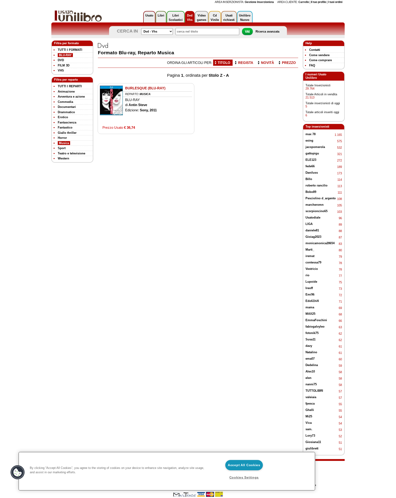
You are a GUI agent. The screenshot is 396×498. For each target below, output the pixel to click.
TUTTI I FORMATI (70, 50)
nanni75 (311, 384)
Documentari (67, 107)
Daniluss (311, 172)
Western (63, 158)
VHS (61, 70)
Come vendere (319, 55)
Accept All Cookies (244, 465)
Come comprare (320, 60)
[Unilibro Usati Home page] (78, 16)
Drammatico (66, 112)
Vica (308, 422)
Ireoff (309, 288)
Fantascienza (67, 122)
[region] (166, 471)
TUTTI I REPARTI (70, 86)
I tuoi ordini (335, 1)
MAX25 (310, 313)
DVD (61, 60)
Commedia (65, 102)
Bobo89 (310, 192)
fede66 (310, 166)
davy (308, 346)
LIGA (309, 224)
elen (308, 378)
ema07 (310, 358)
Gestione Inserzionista (259, 1)
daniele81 (312, 230)
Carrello (303, 1)
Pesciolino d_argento (320, 198)
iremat (309, 256)
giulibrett (311, 448)
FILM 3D (63, 65)
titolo (224, 63)
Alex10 (310, 371)
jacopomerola (315, 147)
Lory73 (310, 435)
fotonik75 (312, 333)
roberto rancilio (316, 185)
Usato (149, 15)
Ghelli (309, 410)
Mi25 (308, 416)
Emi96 (309, 294)
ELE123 (310, 159)
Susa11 (310, 339)
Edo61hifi (312, 301)
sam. (308, 429)
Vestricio (311, 269)
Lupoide (311, 281)
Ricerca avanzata (267, 31)
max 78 (310, 134)
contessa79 (313, 262)
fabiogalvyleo (314, 326)
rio (307, 275)
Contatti (314, 50)
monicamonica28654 (320, 243)
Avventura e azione (71, 96)
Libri (161, 15)
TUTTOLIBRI (314, 390)
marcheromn (314, 204)
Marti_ (309, 249)
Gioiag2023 (313, 236)
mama (309, 307)
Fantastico (65, 127)
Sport (62, 148)
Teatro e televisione (71, 153)
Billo (308, 179)
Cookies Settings (244, 477)
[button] (17, 472)
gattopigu (312, 153)
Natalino (311, 352)
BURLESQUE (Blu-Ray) (145, 88)
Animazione (66, 91)
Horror (62, 138)
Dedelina (311, 365)
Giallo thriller (67, 132)
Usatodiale (312, 217)
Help (308, 43)
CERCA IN (128, 31)
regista (245, 63)
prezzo (289, 63)
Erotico (63, 117)
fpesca (310, 403)
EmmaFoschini (316, 320)
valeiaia (310, 397)
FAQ (312, 65)
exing (309, 140)
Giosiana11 (313, 442)
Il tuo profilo (318, 1)
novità (267, 63)
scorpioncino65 (316, 211)
